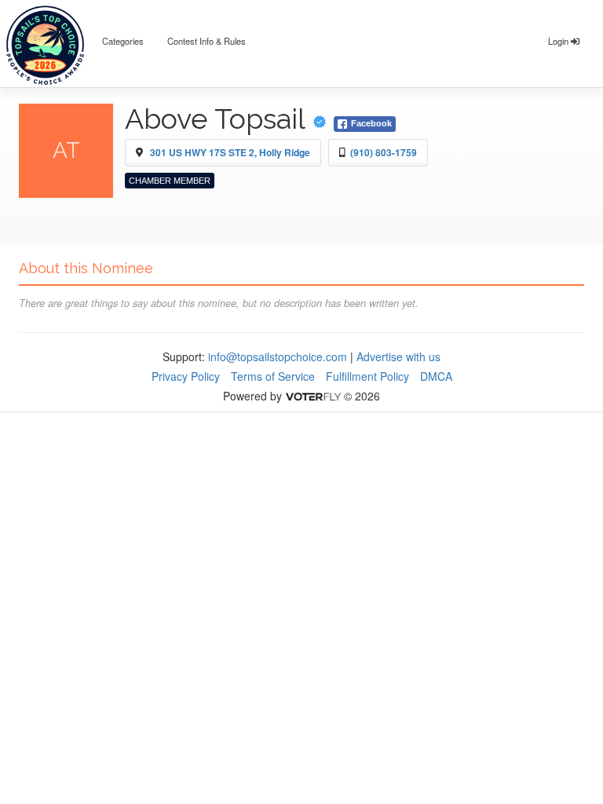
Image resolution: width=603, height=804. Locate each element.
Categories (123, 41)
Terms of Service (273, 376)
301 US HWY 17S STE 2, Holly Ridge (230, 152)
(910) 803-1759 (383, 152)
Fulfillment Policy (367, 376)
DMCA (436, 376)
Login (559, 41)
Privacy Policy (186, 376)
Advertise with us (398, 356)
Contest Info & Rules (206, 41)
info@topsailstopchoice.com (277, 356)
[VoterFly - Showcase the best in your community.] (312, 396)
